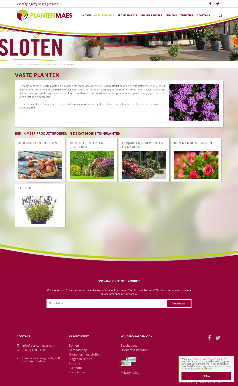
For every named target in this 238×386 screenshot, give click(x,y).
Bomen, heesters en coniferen (86, 145)
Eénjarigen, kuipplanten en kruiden (142, 145)
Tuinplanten (77, 372)
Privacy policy (130, 373)
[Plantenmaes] (44, 15)
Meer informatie (203, 368)
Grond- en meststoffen (85, 354)
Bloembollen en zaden (37, 143)
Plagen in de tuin (80, 359)
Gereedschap (78, 350)
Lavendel (25, 188)
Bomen (74, 345)
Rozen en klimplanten (193, 143)
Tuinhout (75, 368)
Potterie (74, 363)
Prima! (206, 376)
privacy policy (129, 293)
